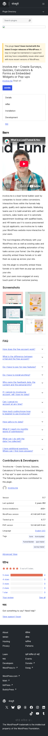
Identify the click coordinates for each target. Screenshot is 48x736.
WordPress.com (11, 676)
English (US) (40, 531)
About (5, 632)
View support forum (12, 616)
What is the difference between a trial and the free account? (18, 357)
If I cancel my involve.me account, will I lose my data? (16, 393)
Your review (8, 597)
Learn (5, 654)
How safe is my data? (13, 422)
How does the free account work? (19, 349)
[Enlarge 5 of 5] (42, 321)
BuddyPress (10, 689)
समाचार (5, 637)
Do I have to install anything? (16, 375)
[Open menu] (44, 4)
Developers (8, 663)
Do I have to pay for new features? (19, 367)
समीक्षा (7, 104)
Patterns (29, 646)
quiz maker (40, 542)
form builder (39, 537)
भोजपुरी (11, 701)
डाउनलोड (7, 88)
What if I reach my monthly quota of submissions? (15, 430)
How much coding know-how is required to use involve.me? (17, 412)
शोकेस (27, 632)
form (31, 537)
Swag (29, 667)
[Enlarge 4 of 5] (42, 295)
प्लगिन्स (28, 641)
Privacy (6, 646)
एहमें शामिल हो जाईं (32, 654)
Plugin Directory (9, 11)
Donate (30, 663)
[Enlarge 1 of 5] (19, 295)
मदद (6, 124)
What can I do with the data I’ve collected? (13, 440)
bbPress (8, 685)
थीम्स (27, 637)
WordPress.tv (10, 667)
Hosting (6, 641)
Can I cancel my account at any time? (13, 403)
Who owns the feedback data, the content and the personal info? (19, 383)
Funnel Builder (28, 542)
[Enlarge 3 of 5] (19, 323)
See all (42, 597)
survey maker (39, 547)
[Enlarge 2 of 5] (19, 309)
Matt (6, 680)
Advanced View (10, 554)
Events (28, 658)
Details (8, 97)
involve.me (8, 81)
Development (11, 117)
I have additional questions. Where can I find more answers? (18, 449)
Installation (10, 110)
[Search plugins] (29, 20)
